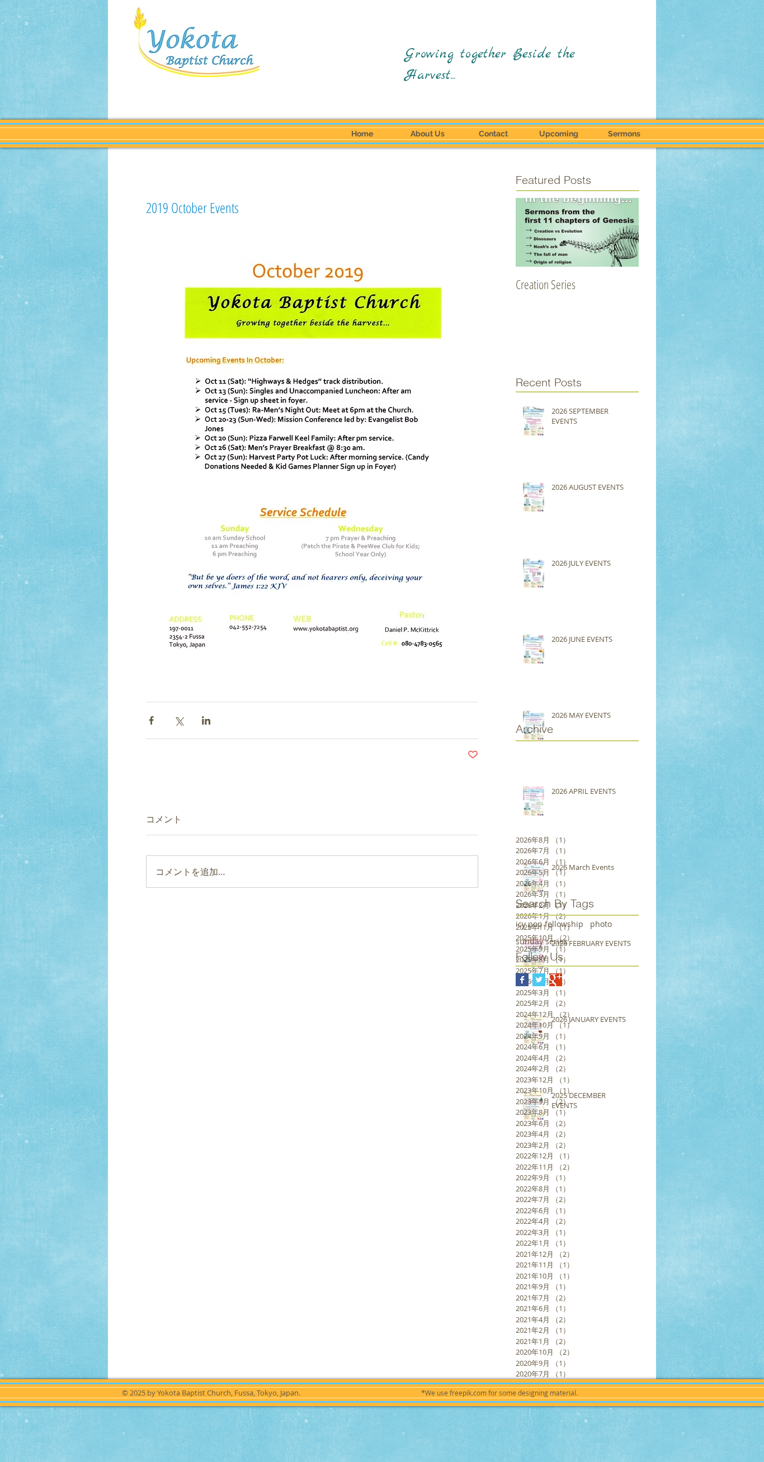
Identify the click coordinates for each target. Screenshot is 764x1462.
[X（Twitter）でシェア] (178, 720)
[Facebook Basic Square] (522, 979)
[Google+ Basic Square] (555, 979)
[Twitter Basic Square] (538, 979)
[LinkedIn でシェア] (206, 720)
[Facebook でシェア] (151, 720)
